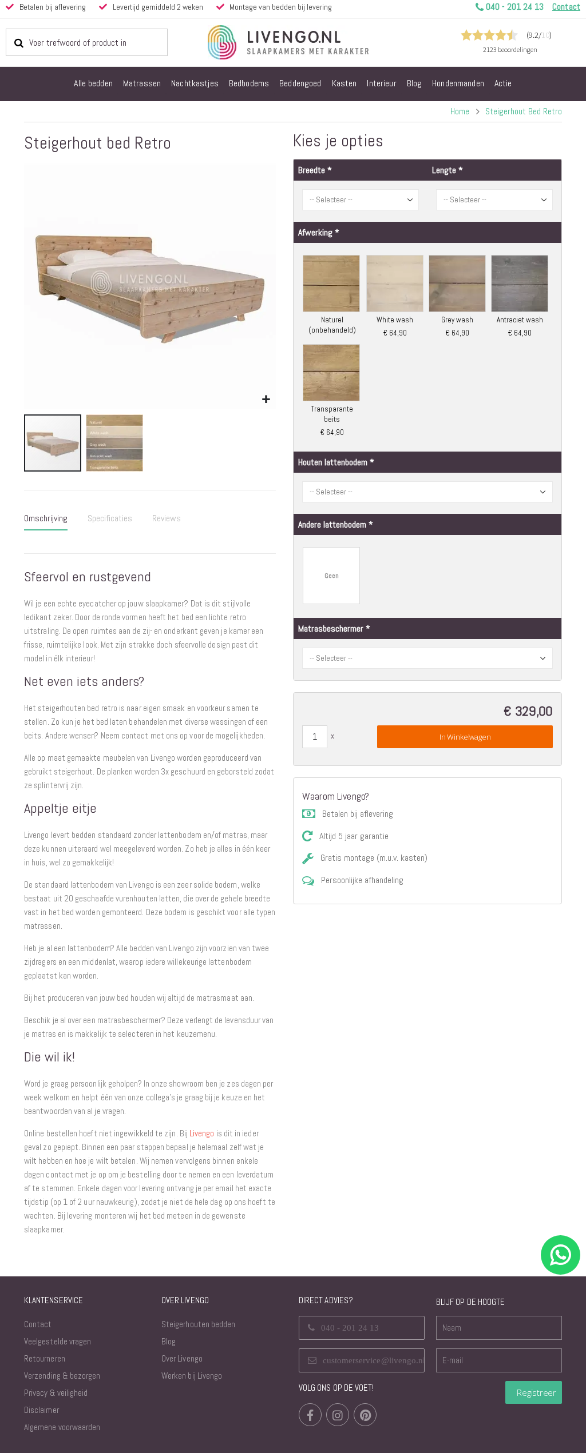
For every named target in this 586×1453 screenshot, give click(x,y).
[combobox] (87, 42)
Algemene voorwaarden (62, 1427)
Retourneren (44, 1358)
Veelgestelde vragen (57, 1341)
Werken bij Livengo (191, 1375)
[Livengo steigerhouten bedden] (316, 42)
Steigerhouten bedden (198, 1324)
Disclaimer (41, 1409)
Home (459, 111)
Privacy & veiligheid (56, 1392)
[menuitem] (93, 84)
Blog (168, 1341)
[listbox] (427, 346)
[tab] (46, 519)
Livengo (202, 1133)
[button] (266, 400)
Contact (38, 1324)
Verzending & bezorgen (62, 1375)
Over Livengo (182, 1358)
